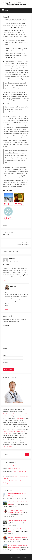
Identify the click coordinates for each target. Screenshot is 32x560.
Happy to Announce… (13, 466)
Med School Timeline (15, 468)
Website (5, 362)
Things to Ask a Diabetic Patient (17, 520)
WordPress (15, 557)
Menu (6, 10)
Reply (4, 280)
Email (5, 355)
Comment (6, 325)
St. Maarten (20, 418)
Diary (6, 225)
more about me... (8, 446)
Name (5, 348)
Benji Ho (24, 19)
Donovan (24, 557)
